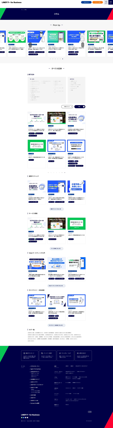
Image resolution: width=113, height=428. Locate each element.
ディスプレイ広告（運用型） (58, 88)
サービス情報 (73, 83)
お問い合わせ (86, 2)
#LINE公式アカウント (49, 334)
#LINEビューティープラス (68, 334)
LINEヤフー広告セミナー (70, 373)
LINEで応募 (33, 395)
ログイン (106, 3)
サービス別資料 (68, 382)
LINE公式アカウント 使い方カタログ (81, 366)
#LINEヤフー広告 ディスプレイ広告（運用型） (63, 332)
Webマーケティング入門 (75, 85)
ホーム (22, 9)
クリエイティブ (74, 88)
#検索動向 (41, 336)
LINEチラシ (33, 398)
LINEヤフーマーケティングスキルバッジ (72, 400)
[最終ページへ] (65, 172)
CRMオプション (34, 86)
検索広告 (56, 83)
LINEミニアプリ (34, 90)
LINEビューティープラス (35, 83)
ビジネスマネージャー (47, 81)
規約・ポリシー (23, 421)
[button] (30, 44)
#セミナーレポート (73, 338)
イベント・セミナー (58, 372)
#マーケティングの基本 (48, 336)
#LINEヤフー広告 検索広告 (49, 332)
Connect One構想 (34, 403)
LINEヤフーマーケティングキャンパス (80, 399)
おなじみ (67, 404)
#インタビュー (62, 338)
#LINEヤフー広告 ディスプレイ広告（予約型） (36, 334)
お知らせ (74, 388)
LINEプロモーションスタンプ (35, 92)
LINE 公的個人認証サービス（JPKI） (35, 97)
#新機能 (67, 338)
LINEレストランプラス (35, 85)
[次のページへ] (62, 172)
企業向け (67, 366)
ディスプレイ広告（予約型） (58, 91)
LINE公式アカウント (35, 81)
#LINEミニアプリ (31, 336)
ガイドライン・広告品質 (76, 378)
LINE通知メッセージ (35, 88)
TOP (90, 411)
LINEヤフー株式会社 (36, 421)
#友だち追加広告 (56, 338)
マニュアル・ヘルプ (69, 399)
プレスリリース (68, 388)
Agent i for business (35, 369)
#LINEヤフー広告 (31, 332)
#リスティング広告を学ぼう (65, 336)
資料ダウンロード (58, 383)
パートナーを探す (68, 393)
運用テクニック (74, 81)
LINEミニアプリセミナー (81, 371)
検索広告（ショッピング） (58, 85)
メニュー (111, 3)
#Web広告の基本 (56, 336)
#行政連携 (50, 338)
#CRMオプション (77, 334)
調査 (72, 90)
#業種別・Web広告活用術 (42, 338)
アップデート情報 (80, 388)
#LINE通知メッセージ (39, 332)
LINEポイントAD (34, 400)
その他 (44, 83)
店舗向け (72, 366)
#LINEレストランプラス (58, 334)
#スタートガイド (31, 341)
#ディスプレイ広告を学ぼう (76, 336)
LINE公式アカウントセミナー (70, 371)
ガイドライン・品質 (75, 86)
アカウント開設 (98, 2)
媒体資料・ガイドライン (77, 382)
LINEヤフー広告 (57, 81)
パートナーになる (76, 393)
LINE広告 (33, 95)
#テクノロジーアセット (32, 338)
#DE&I (36, 336)
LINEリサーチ (33, 100)
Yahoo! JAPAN (29, 421)
